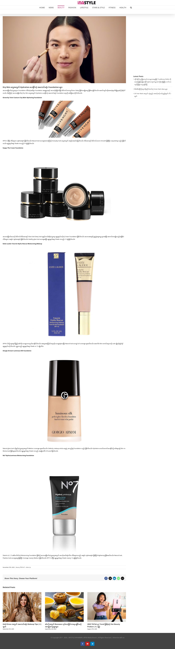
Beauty (18, 567)
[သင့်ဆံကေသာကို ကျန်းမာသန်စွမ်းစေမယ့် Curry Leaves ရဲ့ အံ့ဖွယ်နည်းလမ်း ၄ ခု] (106, 593)
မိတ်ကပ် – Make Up (25, 567)
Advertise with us (118, 638)
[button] (131, 7)
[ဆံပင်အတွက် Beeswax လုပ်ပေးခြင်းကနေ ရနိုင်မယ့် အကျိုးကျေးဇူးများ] (22, 593)
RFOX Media (88, 638)
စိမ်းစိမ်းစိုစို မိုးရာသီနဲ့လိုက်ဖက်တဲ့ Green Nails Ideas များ (151, 89)
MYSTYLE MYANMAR (75, 638)
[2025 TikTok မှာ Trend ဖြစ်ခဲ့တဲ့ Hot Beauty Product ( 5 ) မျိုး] (64, 593)
